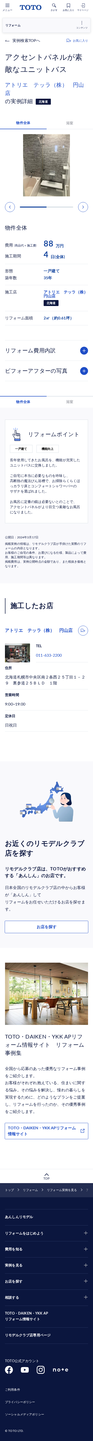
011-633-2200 (49, 655)
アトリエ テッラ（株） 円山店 (44, 89)
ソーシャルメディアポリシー (24, 1414)
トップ (9, 1190)
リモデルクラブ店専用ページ (28, 1335)
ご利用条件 (12, 1389)
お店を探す (47, 927)
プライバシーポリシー (20, 1402)
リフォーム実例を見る (62, 1190)
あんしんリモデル (19, 1217)
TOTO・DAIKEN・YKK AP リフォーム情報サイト (26, 1316)
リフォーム (30, 1190)
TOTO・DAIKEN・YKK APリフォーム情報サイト (42, 1131)
